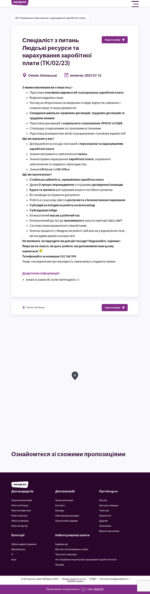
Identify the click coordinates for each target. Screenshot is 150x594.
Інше (13, 559)
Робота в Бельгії (19, 515)
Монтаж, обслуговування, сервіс (71, 549)
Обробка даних (75, 581)
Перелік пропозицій (21, 500)
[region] (75, 382)
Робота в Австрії (19, 526)
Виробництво (18, 549)
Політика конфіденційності (114, 579)
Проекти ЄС (105, 515)
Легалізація (105, 526)
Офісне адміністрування (24, 544)
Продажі (59, 564)
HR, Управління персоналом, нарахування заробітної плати (50, 17)
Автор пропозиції (64, 500)
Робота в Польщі (19, 505)
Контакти (60, 505)
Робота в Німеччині (21, 510)
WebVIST (99, 589)
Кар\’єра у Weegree (108, 505)
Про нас (103, 500)
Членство (104, 510)
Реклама (59, 510)
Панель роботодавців (66, 520)
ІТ (12, 554)
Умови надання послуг (74, 579)
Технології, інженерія (66, 554)
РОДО (92, 579)
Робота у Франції (20, 520)
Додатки (103, 520)
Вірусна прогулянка (109, 531)
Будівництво (61, 544)
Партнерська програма (67, 515)
